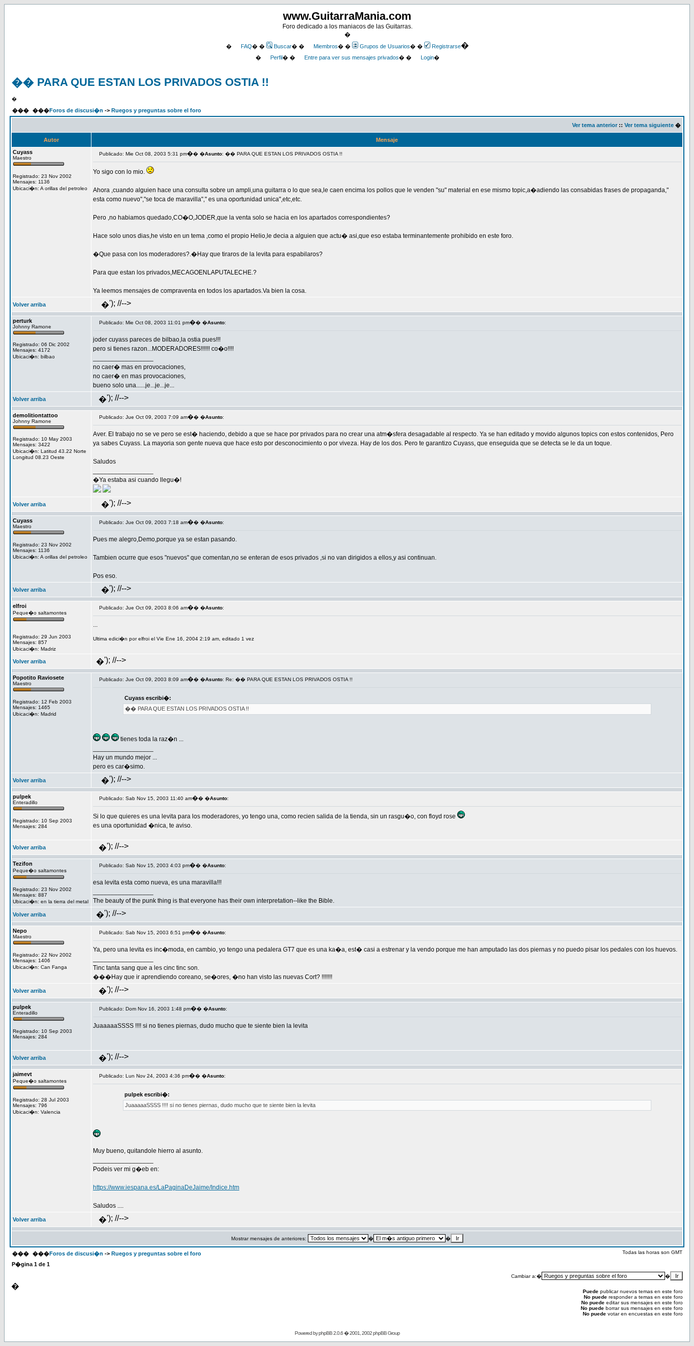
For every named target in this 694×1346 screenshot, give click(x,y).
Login (427, 57)
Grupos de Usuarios (385, 46)
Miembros (325, 46)
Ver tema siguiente (649, 125)
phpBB (325, 1333)
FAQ (246, 46)
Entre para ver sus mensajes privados (351, 57)
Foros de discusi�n (76, 110)
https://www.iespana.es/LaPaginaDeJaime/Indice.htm (166, 1187)
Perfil (276, 57)
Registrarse (446, 46)
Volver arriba (29, 304)
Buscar (283, 46)
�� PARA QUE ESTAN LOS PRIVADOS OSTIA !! (140, 82)
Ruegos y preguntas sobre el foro (156, 110)
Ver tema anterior (594, 125)
